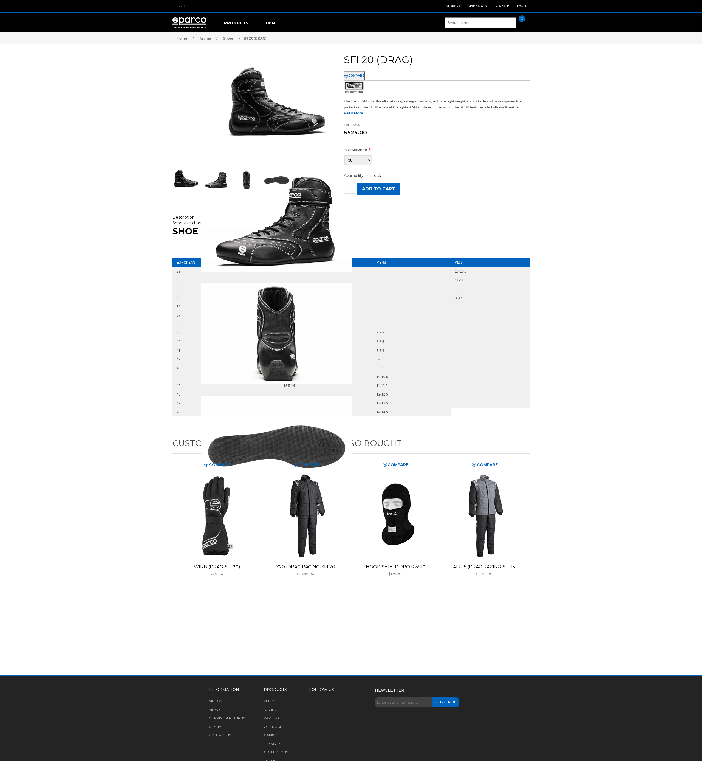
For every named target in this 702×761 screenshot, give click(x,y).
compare (356, 75)
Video (214, 710)
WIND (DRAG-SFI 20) (217, 567)
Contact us (220, 735)
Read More (353, 113)
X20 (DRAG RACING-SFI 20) (306, 567)
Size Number (355, 150)
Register (502, 6)
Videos (180, 6)
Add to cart (378, 188)
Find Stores (477, 6)
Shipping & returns (227, 718)
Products (236, 23)
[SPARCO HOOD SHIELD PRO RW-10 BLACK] (395, 516)
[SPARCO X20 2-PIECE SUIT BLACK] (306, 516)
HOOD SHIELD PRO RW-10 (396, 567)
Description (183, 217)
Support (453, 6)
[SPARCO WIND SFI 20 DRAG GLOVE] (217, 516)
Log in (522, 6)
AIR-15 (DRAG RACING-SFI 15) (485, 567)
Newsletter (389, 690)
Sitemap (216, 727)
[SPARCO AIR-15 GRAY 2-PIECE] (485, 516)
